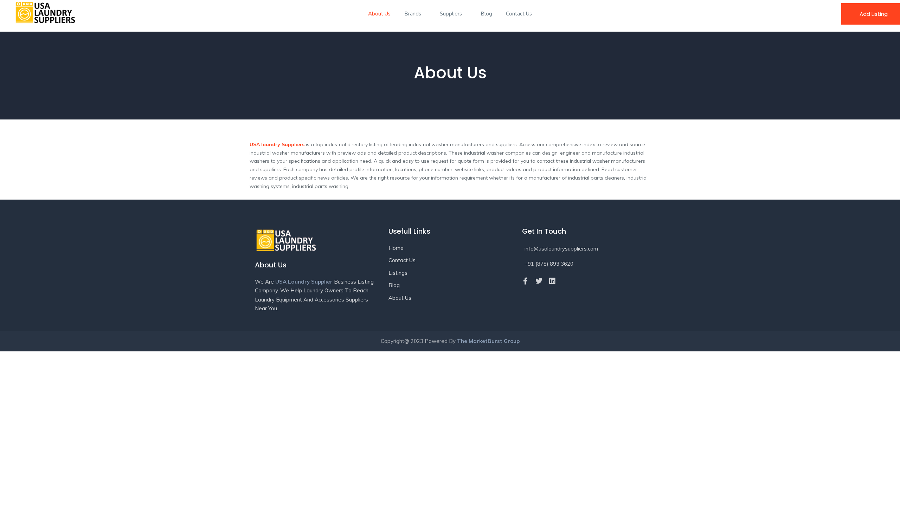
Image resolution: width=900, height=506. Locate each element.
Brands (413, 13)
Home (396, 248)
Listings (397, 273)
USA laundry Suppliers (277, 144)
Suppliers (451, 13)
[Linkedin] (552, 281)
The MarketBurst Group (488, 341)
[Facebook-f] (525, 281)
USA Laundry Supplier (304, 281)
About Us (379, 13)
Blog (486, 13)
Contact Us (519, 13)
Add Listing (874, 14)
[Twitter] (538, 281)
